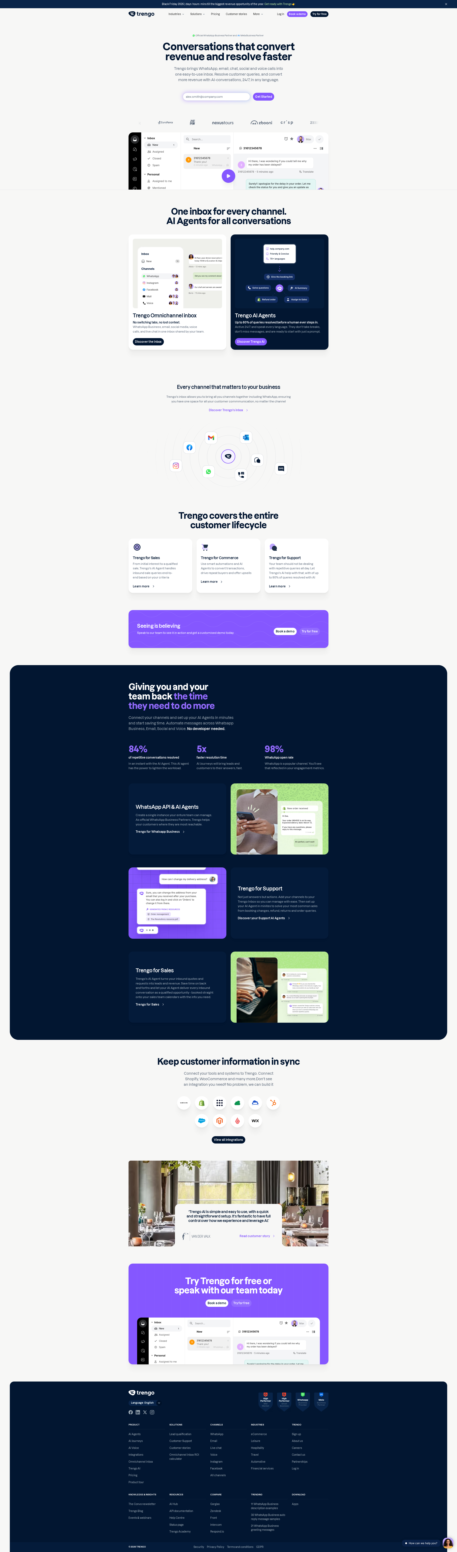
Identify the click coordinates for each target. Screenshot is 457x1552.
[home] (141, 14)
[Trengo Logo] (141, 1393)
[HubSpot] (273, 1103)
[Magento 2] (219, 1121)
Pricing (215, 14)
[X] (145, 1412)
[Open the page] (228, 4)
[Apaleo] (219, 1103)
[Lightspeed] (237, 1121)
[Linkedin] (138, 1412)
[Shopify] (202, 1103)
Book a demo (297, 14)
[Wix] (255, 1121)
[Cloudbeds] (255, 1103)
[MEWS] (184, 1103)
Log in (280, 14)
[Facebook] (131, 1412)
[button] (176, 14)
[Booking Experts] (237, 1103)
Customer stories (236, 14)
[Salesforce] (202, 1121)
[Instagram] (152, 1412)
